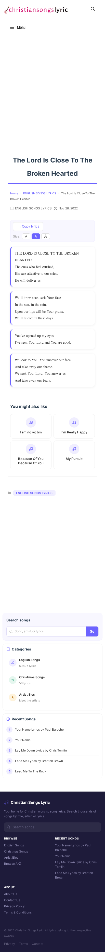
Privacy (9, 944)
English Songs (14, 845)
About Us (10, 894)
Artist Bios (11, 857)
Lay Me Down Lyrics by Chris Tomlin (76, 864)
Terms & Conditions (18, 912)
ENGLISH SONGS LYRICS (39, 193)
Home (14, 193)
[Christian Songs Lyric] (36, 9)
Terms (23, 944)
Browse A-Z (12, 864)
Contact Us (12, 900)
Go (92, 631)
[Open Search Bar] (92, 9)
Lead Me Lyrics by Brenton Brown (74, 875)
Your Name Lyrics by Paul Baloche (73, 847)
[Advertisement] (52, 91)
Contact (37, 944)
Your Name (63, 856)
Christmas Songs (16, 851)
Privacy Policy (14, 906)
